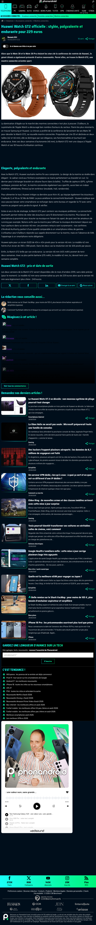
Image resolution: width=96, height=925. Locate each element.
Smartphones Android (36, 417)
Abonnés (48, 883)
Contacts (41, 891)
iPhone (30, 637)
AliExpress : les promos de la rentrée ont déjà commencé (29, 674)
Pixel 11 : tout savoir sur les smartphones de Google (26, 678)
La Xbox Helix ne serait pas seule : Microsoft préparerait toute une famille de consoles (60, 426)
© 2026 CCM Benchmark (53, 893)
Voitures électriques (35, 543)
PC (15, 10)
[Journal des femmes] (13, 904)
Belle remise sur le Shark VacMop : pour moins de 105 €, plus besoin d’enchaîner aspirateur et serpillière (60, 599)
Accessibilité (38, 893)
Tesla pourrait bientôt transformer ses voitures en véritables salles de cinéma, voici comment (59, 527)
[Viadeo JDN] (59, 909)
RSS (86, 883)
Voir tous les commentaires (15, 385)
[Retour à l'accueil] (48, 1)
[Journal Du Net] (59, 904)
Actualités (32, 467)
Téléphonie (6, 10)
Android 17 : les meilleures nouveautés (21, 681)
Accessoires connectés (24, 21)
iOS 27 (9, 688)
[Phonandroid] (5, 917)
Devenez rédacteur (30, 891)
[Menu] (2, 1)
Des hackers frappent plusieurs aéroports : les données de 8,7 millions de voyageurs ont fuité (59, 451)
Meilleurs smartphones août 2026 (20, 715)
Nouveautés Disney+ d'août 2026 (19, 698)
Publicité (49, 891)
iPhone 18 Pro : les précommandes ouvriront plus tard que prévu (60, 623)
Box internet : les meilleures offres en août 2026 (25, 705)
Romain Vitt (12, 37)
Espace (36, 10)
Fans (9, 883)
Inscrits (67, 883)
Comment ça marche (35, 493)
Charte (86, 891)
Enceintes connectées (45, 16)
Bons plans (46, 10)
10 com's (81, 38)
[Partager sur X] (9, 285)
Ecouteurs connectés (29, 16)
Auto (29, 10)
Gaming (22, 10)
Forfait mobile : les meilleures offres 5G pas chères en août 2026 (32, 708)
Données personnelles (74, 891)
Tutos (55, 10)
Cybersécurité (72, 10)
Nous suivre (87, 285)
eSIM (83, 11)
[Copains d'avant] (36, 909)
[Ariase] (82, 909)
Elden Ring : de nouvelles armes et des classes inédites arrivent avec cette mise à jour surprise (60, 502)
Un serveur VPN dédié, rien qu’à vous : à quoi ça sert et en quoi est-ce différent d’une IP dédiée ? (60, 476)
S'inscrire (48, 661)
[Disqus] (48, 352)
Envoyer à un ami (68, 285)
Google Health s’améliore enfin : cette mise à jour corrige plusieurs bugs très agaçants (57, 553)
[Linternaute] (82, 904)
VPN (62, 10)
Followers (29, 883)
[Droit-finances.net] (13, 909)
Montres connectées (61, 16)
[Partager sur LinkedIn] (46, 285)
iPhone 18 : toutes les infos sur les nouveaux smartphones (29, 684)
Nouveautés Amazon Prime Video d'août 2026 (24, 701)
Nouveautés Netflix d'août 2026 (19, 694)
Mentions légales (59, 891)
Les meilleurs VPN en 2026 (17, 718)
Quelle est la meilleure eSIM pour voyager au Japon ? (55, 576)
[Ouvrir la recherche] (93, 1)
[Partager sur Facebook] (28, 285)
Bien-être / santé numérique (38, 569)
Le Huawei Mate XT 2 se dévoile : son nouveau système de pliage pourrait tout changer (61, 400)
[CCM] (36, 904)
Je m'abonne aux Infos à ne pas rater (23, 46)
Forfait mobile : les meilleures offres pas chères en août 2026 (30, 711)
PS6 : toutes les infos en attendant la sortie (23, 691)
